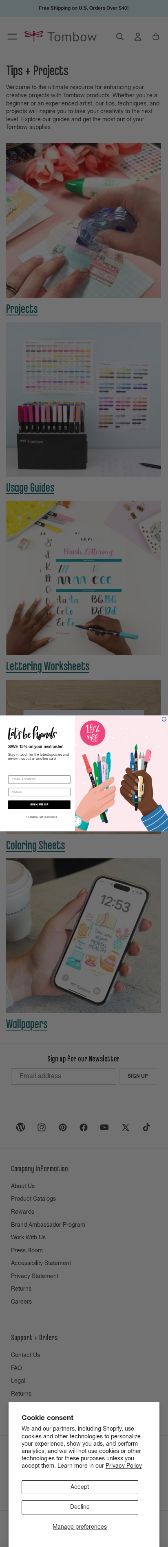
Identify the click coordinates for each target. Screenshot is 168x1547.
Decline (80, 1507)
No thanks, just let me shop (41, 817)
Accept (80, 1487)
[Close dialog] (164, 719)
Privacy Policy (124, 1466)
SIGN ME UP (39, 804)
